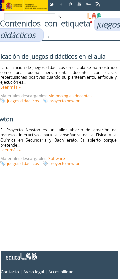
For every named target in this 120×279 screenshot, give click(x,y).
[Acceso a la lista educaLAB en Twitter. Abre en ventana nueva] (52, 2)
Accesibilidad (61, 272)
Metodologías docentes (70, 95)
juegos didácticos (23, 100)
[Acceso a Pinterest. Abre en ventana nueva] (70, 2)
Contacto (10, 272)
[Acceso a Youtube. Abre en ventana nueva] (80, 2)
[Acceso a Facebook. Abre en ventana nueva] (61, 2)
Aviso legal (33, 272)
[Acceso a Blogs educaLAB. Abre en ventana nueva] (89, 2)
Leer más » (10, 87)
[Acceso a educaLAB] (21, 254)
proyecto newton (64, 100)
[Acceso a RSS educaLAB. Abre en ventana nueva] (98, 2)
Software (56, 158)
